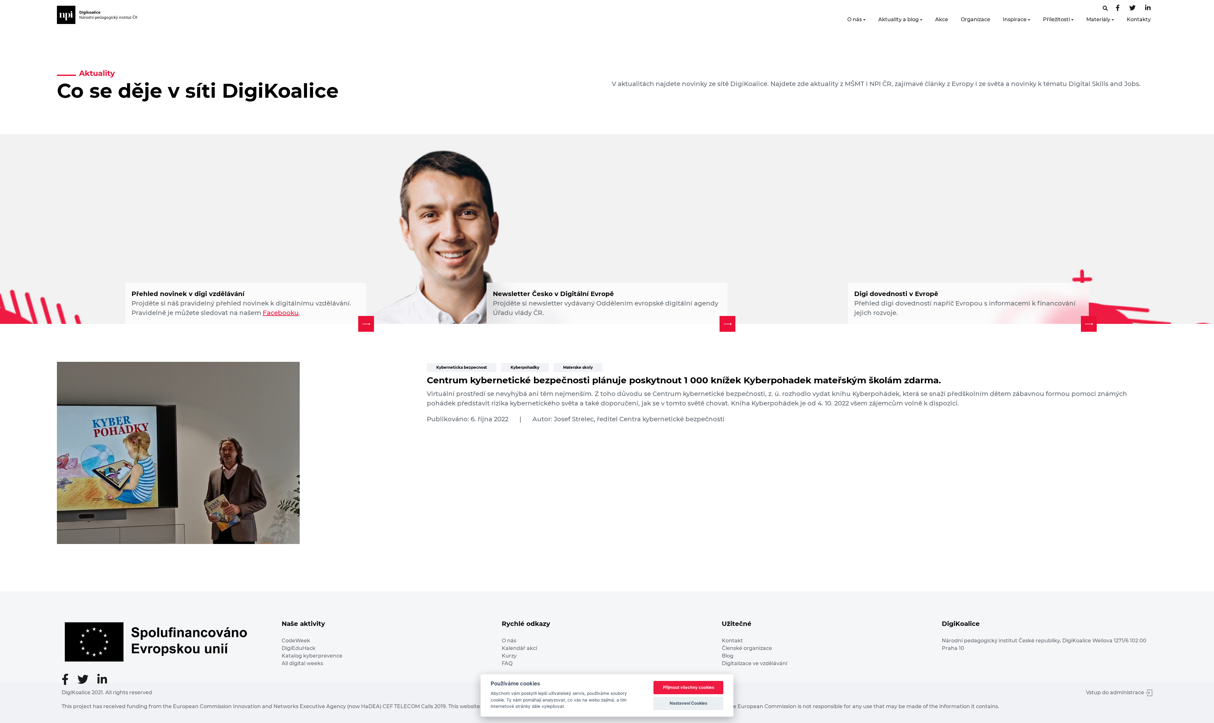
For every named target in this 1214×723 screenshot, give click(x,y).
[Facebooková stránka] (1105, 8)
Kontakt (732, 641)
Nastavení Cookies (688, 703)
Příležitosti (1056, 19)
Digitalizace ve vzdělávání (754, 663)
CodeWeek (296, 641)
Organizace (975, 19)
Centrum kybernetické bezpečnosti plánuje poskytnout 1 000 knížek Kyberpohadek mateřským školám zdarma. (684, 380)
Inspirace (1015, 19)
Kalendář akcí (519, 648)
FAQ (507, 663)
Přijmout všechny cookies (688, 687)
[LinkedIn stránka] (1148, 8)
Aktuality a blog (898, 19)
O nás (854, 19)
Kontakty (1139, 19)
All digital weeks (302, 663)
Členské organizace (747, 648)
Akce (941, 19)
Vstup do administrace (1115, 692)
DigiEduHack (299, 648)
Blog (727, 656)
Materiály (1098, 19)
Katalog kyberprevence (312, 656)
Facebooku (281, 313)
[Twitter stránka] (1132, 8)
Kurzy (509, 656)
